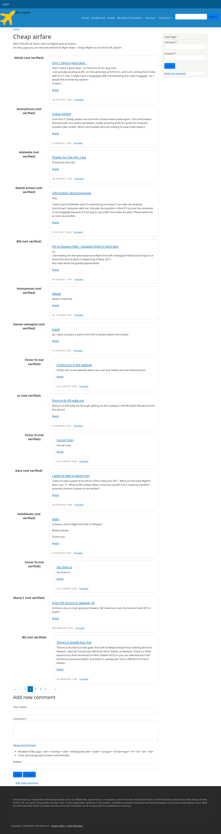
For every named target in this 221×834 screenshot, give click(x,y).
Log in (5, 4)
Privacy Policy (58, 825)
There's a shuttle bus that (74, 642)
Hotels (111, 18)
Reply (55, 90)
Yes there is (64, 567)
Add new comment (26, 783)
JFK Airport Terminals (129, 18)
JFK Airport (22, 13)
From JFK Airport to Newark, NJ (73, 603)
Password (169, 53)
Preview (29, 774)
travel (56, 329)
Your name (19, 707)
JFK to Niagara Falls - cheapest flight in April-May (85, 246)
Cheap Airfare (61, 114)
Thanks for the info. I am (69, 157)
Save (17, 774)
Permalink (79, 99)
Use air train (65, 440)
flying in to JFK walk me (68, 400)
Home (85, 18)
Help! (55, 519)
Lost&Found (98, 18)
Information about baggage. (71, 193)
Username (169, 42)
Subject (17, 761)
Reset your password (175, 73)
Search (213, 16)
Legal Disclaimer (75, 825)
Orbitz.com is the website (74, 365)
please (56, 294)
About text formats (24, 745)
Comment (19, 718)
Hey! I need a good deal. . (69, 63)
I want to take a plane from (71, 476)
